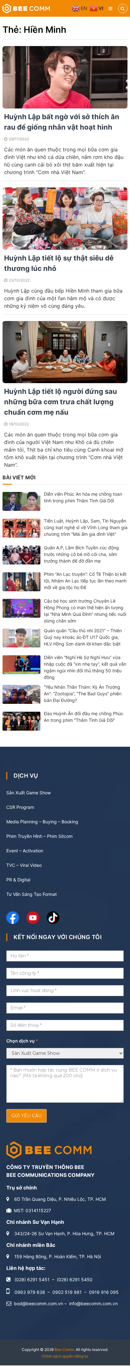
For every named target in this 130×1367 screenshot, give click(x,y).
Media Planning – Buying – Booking (42, 821)
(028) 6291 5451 (32, 1279)
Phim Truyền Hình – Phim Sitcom (39, 836)
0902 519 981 (67, 1292)
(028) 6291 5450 (74, 1279)
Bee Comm (64, 1349)
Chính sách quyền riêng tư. (65, 1356)
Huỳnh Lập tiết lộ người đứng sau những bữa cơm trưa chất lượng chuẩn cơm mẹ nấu (60, 401)
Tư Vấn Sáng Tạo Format (31, 894)
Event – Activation (24, 850)
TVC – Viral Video (24, 865)
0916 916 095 (104, 1292)
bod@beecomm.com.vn (38, 1303)
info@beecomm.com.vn (93, 1303)
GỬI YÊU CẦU (26, 1116)
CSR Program (20, 807)
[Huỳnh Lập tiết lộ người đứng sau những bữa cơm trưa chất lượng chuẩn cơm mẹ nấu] (65, 351)
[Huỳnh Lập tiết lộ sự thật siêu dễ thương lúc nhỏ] (65, 217)
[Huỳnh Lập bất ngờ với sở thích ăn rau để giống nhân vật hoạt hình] (65, 76)
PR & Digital (18, 879)
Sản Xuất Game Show (28, 792)
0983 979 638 (30, 1292)
